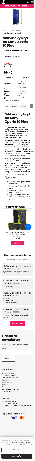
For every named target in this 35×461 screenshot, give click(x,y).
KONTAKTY (5, 380)
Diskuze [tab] (23, 106)
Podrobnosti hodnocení (12, 33)
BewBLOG (5, 385)
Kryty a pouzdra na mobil (10, 389)
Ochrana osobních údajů (10, 378)
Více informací (28, 445)
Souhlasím (16, 456)
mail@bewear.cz (10, 401)
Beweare (13, 67)
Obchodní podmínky (9, 375)
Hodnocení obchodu (17, 255)
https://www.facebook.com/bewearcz (18, 406)
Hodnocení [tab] (14, 106)
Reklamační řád (7, 382)
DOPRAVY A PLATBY (8, 373)
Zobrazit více (17, 324)
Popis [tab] (7, 106)
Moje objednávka (7, 391)
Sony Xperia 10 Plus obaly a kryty (22, 83)
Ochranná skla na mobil (10, 387)
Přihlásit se (9, 359)
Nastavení (16, 450)
